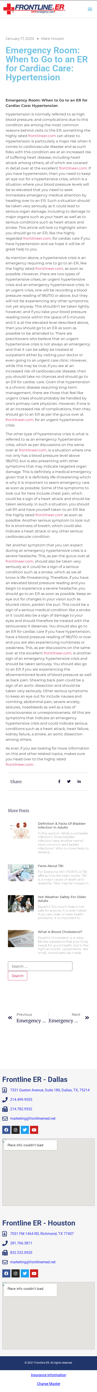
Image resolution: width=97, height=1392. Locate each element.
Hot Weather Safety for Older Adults (62, 899)
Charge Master (48, 1384)
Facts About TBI (50, 866)
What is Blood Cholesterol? (60, 932)
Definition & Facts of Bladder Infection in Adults (62, 825)
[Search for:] (40, 966)
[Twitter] (25, 1130)
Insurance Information (48, 1375)
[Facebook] (6, 1130)
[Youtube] (34, 1130)
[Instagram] (16, 1130)
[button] (90, 9)
